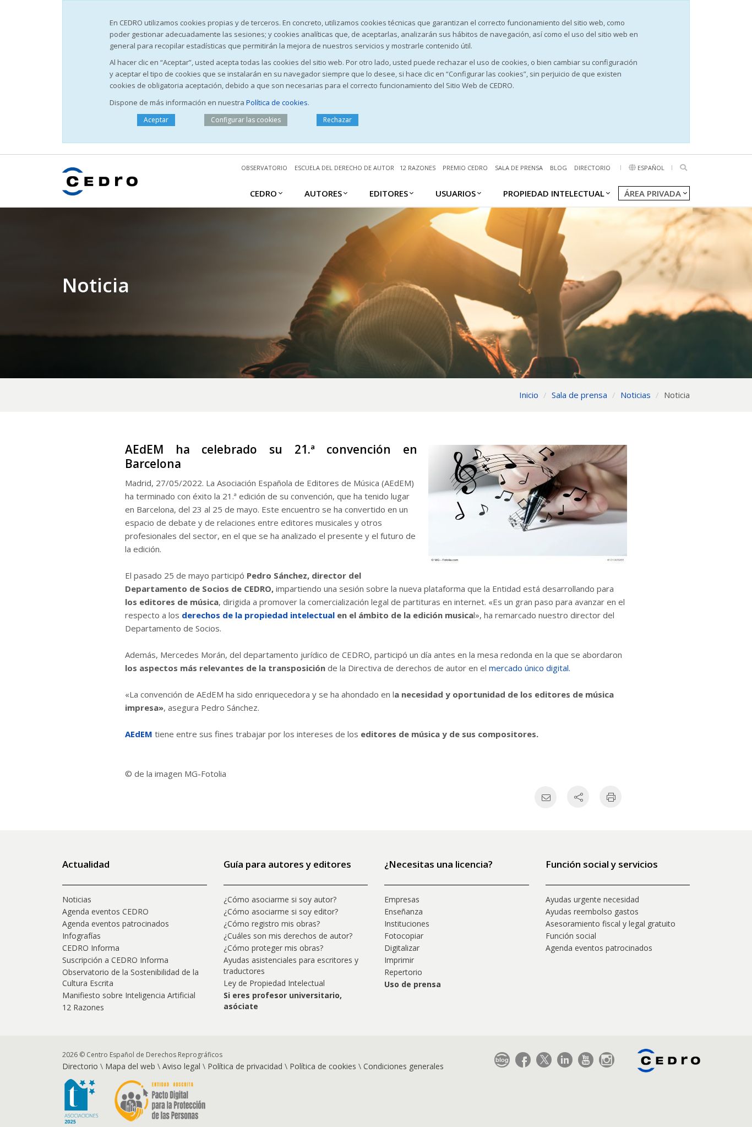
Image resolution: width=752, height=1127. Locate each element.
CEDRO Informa (90, 948)
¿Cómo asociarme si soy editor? (281, 911)
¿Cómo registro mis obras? (272, 923)
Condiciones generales (403, 1066)
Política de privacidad (245, 1066)
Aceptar (156, 119)
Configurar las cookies (246, 119)
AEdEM (138, 733)
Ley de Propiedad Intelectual (274, 983)
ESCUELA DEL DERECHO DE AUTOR (344, 168)
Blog (558, 168)
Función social (571, 935)
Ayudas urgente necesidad (592, 899)
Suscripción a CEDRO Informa (115, 960)
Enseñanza (403, 911)
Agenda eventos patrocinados (115, 923)
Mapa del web (130, 1066)
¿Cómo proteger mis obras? (273, 948)
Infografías (81, 935)
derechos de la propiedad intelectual (258, 614)
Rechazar (337, 119)
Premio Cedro (465, 168)
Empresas (401, 899)
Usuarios (455, 193)
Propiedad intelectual (553, 193)
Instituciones (406, 923)
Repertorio (403, 972)
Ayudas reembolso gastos (592, 911)
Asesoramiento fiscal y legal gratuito (610, 923)
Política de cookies (277, 102)
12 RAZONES (417, 168)
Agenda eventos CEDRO (105, 911)
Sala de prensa (519, 168)
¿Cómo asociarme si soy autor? (280, 899)
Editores (388, 193)
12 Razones (83, 1007)
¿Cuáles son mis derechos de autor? (288, 935)
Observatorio (264, 168)
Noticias (76, 899)
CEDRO (263, 193)
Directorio (592, 168)
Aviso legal (181, 1066)
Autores (323, 193)
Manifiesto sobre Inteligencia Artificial (128, 995)
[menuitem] (263, 192)
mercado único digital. (531, 667)
